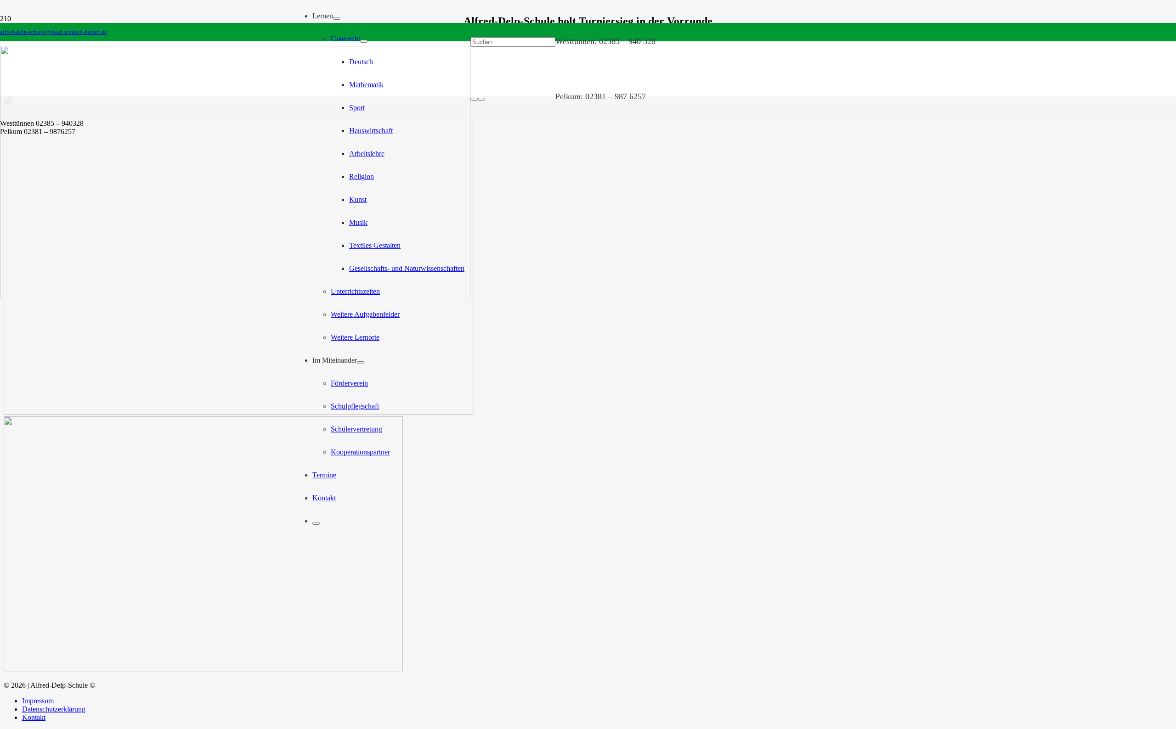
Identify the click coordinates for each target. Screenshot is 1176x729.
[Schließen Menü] (316, 523)
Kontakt (33, 717)
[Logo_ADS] (235, 297)
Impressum (38, 701)
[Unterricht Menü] (364, 41)
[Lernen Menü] (336, 18)
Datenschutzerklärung (53, 709)
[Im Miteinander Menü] (360, 362)
